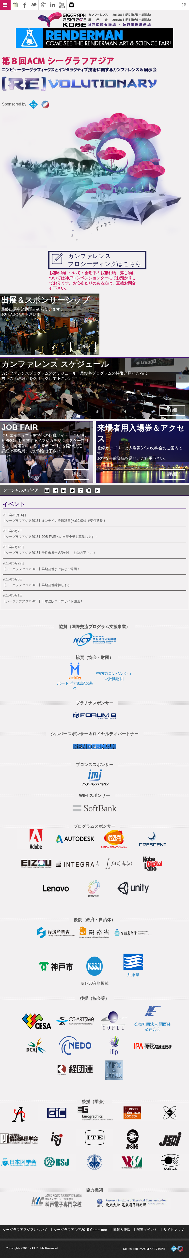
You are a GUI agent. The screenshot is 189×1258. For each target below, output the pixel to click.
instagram (88, 490)
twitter (72, 490)
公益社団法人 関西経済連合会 (152, 1026)
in (63, 490)
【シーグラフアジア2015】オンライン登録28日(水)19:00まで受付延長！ (54, 521)
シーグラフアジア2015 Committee (80, 1230)
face (55, 490)
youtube (97, 490)
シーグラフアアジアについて (25, 1230)
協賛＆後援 (121, 1230)
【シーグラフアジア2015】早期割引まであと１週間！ (41, 569)
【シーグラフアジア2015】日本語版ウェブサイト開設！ (43, 601)
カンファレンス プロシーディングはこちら (105, 260)
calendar (47, 490)
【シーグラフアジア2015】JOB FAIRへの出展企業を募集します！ (50, 537)
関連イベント (147, 1230)
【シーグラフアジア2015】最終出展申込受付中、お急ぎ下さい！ (49, 553)
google (80, 490)
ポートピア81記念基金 (75, 686)
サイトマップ (173, 1230)
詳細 (83, 346)
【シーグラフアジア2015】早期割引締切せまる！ (38, 585)
